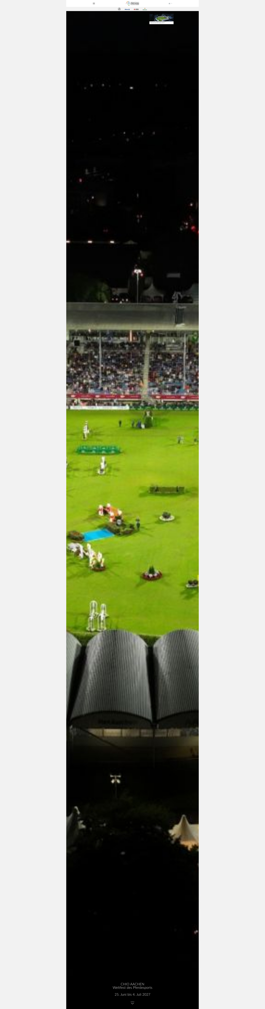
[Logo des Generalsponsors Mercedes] (119, 9)
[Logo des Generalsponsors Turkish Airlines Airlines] (136, 9)
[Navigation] (94, 3)
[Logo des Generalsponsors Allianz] (127, 9)
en (171, 3)
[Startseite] (132, 3)
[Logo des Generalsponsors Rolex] (145, 9)
